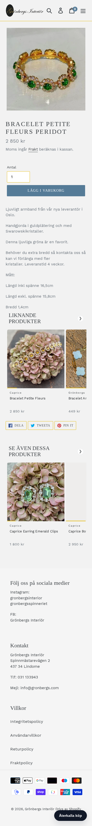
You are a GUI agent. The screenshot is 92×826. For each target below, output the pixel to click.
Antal (11, 167)
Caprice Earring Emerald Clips (34, 531)
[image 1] (36, 359)
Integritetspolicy (26, 721)
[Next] (80, 318)
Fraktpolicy (21, 762)
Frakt (33, 149)
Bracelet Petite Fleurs (27, 398)
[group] (35, 374)
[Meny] (83, 10)
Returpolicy (21, 749)
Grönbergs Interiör (39, 809)
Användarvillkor (25, 735)
